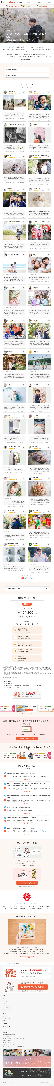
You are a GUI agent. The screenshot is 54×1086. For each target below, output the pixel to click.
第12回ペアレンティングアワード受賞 (27, 903)
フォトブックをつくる (27, 957)
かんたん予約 (39, 2)
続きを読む (26, 779)
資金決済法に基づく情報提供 (9, 1044)
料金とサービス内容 (7, 998)
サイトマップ (11, 1082)
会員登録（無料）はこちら (27, 738)
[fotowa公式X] (7, 1026)
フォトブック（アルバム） (8, 1002)
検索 (17, 2)
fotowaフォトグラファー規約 (9, 1034)
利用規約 (8, 666)
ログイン (34, 2)
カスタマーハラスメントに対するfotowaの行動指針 (14, 1046)
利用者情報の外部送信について (9, 1040)
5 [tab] (31, 713)
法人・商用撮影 (6, 1007)
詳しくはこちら (40, 676)
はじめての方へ (6, 1016)
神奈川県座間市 (11, 47)
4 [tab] (29, 713)
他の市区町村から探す (12, 69)
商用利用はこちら (49, 2)
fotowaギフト (6, 1000)
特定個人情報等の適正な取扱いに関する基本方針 (13, 1038)
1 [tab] (22, 713)
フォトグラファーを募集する (27, 883)
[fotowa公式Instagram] (3, 1026)
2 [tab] (24, 713)
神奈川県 (13, 963)
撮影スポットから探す (12, 75)
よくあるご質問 (22, 2)
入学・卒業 (8, 963)
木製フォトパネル (7, 1004)
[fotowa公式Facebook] (9, 1026)
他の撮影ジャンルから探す (13, 588)
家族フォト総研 (6, 1009)
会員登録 (29, 2)
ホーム (4, 963)
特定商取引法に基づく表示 (8, 1042)
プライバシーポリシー (8, 1036)
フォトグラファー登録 (8, 1005)
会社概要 (5, 1082)
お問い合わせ (6, 1020)
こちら (15, 677)
